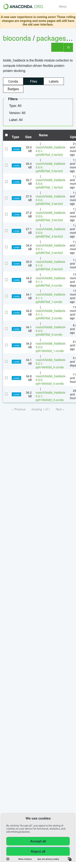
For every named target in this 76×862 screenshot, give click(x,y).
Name (43, 135)
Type (15, 136)
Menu (63, 6)
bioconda (17, 38)
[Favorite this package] (57, 47)
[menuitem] (17, 105)
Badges (13, 88)
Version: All (17, 112)
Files (33, 81)
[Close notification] (72, 21)
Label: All (16, 119)
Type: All (15, 105)
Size (28, 136)
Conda (13, 81)
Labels (54, 81)
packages (52, 38)
